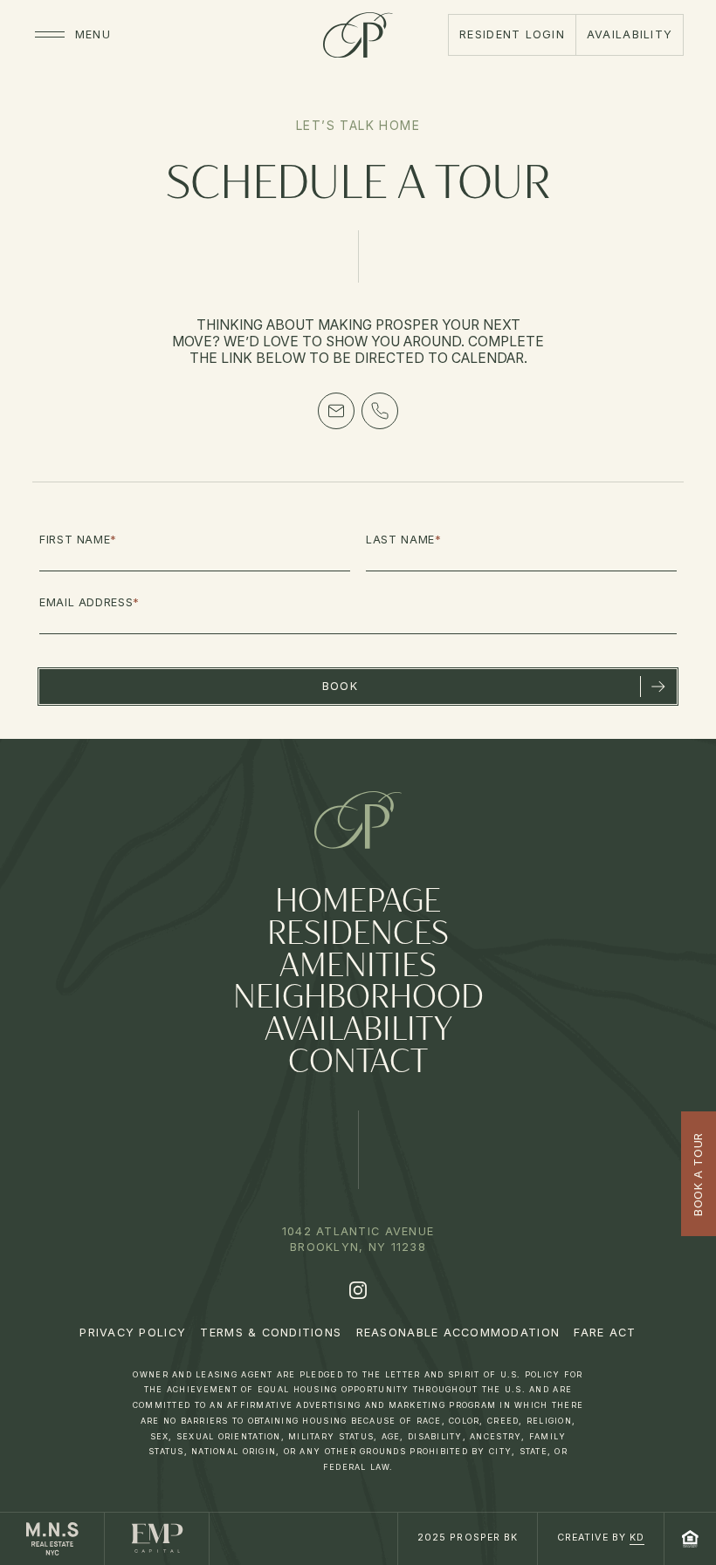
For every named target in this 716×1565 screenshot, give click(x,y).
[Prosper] (358, 35)
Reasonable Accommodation (458, 1332)
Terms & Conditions (270, 1332)
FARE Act (605, 1332)
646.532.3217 (379, 411)
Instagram (358, 1290)
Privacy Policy (132, 1332)
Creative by (600, 1537)
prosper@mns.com (336, 411)
